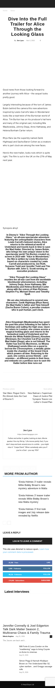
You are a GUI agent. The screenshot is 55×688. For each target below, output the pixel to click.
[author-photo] (27, 426)
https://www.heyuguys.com (27, 434)
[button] (4, 4)
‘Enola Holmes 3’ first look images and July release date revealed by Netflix (33, 512)
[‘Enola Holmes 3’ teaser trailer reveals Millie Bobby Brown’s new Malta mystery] (10, 499)
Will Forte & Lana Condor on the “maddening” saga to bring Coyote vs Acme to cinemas (34, 649)
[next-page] (9, 523)
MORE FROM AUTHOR (21, 474)
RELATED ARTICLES (20, 468)
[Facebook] (8, 47)
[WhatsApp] (21, 47)
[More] (47, 47)
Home (5, 11)
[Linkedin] (27, 47)
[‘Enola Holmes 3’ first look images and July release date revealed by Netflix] (10, 512)
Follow (46, 568)
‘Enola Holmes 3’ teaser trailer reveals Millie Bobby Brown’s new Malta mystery (34, 498)
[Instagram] (24, 455)
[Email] (40, 47)
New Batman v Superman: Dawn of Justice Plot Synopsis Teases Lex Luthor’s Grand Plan (40, 397)
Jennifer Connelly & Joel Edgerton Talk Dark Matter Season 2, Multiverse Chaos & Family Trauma (26, 629)
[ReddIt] (34, 47)
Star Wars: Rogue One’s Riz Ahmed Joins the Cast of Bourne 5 (15, 396)
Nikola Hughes (8, 636)
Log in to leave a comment (27, 541)
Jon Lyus (20, 40)
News (13, 11)
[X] (14, 47)
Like (48, 562)
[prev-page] (4, 523)
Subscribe (45, 580)
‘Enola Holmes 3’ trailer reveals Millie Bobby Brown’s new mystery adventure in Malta (34, 485)
